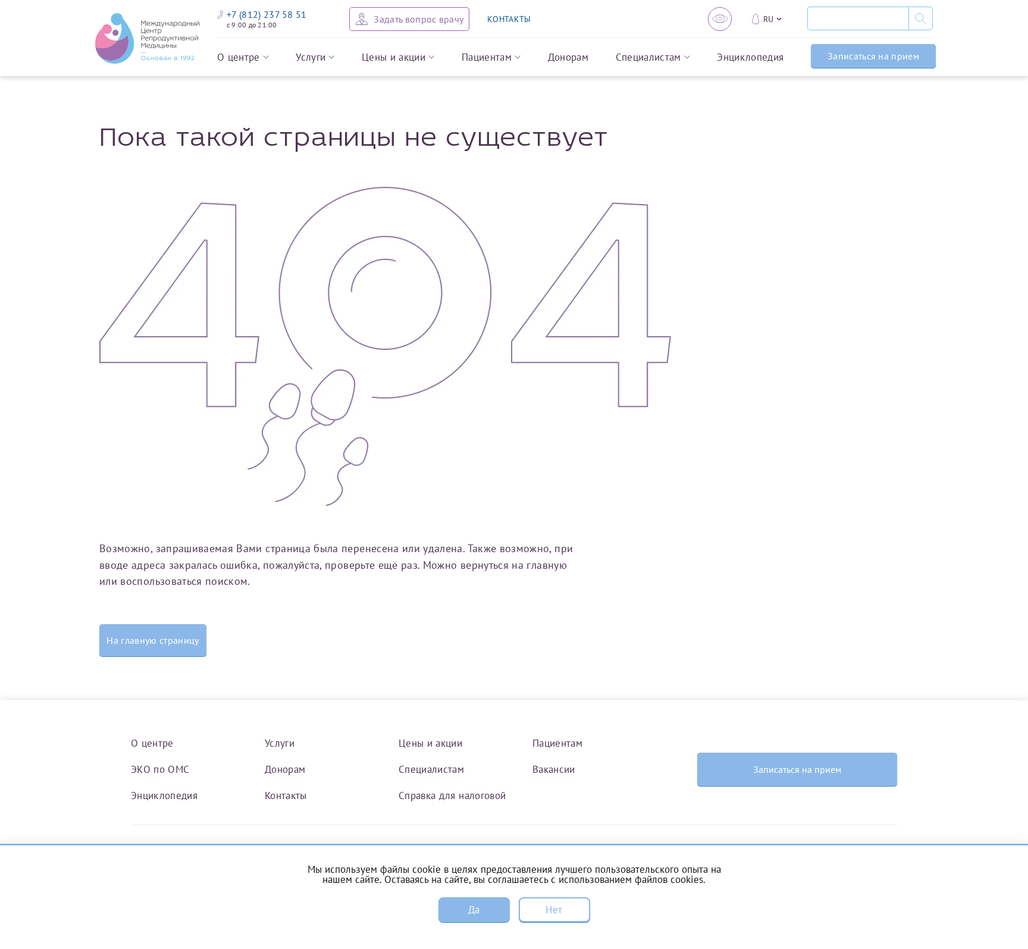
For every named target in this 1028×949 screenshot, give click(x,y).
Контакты (286, 795)
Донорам (568, 57)
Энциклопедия (750, 57)
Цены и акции (393, 57)
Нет (554, 909)
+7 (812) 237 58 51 (267, 14)
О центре (238, 57)
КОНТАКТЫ (509, 19)
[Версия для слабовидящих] (720, 19)
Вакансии (553, 769)
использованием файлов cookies (631, 879)
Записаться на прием (873, 56)
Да (474, 909)
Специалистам (648, 57)
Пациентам (487, 57)
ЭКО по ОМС (160, 769)
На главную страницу (152, 640)
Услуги (310, 57)
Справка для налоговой (452, 795)
